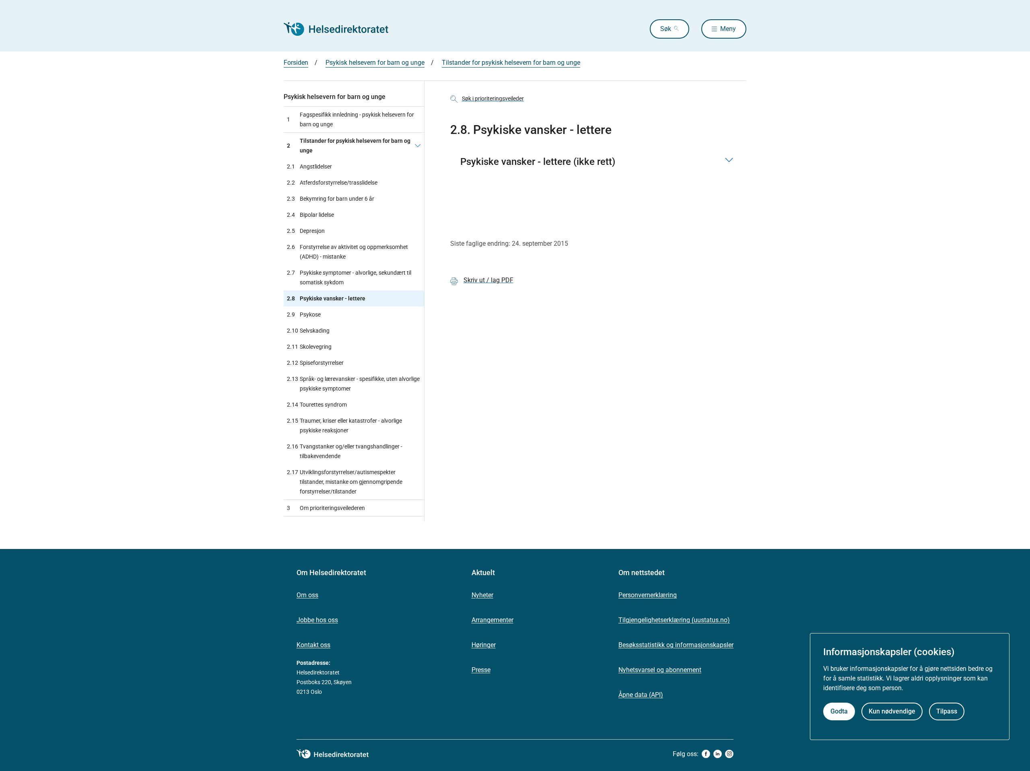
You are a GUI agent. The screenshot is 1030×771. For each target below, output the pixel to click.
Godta (839, 711)
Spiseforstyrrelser (315, 363)
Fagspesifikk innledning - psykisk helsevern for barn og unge (350, 119)
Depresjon (306, 231)
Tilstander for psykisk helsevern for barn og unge (511, 62)
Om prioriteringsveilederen (326, 508)
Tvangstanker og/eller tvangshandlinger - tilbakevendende (344, 451)
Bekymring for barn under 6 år (330, 198)
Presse (481, 670)
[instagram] (729, 754)
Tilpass (946, 711)
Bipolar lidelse (310, 215)
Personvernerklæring (647, 595)
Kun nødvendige (892, 711)
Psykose (304, 314)
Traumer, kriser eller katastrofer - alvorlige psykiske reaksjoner (344, 425)
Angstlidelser (309, 166)
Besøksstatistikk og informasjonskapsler (675, 645)
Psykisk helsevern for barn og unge (374, 62)
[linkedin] (717, 754)
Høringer (484, 645)
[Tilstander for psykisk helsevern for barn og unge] (418, 145)
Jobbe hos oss (317, 620)
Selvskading (308, 330)
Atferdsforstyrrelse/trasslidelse (332, 182)
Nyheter (482, 595)
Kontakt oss (313, 645)
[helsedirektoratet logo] (338, 754)
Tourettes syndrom (317, 404)
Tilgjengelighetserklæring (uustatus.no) (674, 620)
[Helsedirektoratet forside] (342, 29)
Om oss (307, 595)
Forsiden (296, 62)
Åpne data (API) (640, 695)
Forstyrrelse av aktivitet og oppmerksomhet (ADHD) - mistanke (347, 252)
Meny (728, 29)
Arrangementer (492, 620)
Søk (665, 29)
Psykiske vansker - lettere (326, 298)
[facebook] (706, 754)
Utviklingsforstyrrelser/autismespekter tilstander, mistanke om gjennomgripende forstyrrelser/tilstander (344, 482)
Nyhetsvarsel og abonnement (659, 670)
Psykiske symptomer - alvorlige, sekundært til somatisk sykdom (349, 277)
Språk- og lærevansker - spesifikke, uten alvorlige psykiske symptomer (353, 384)
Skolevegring (309, 346)
